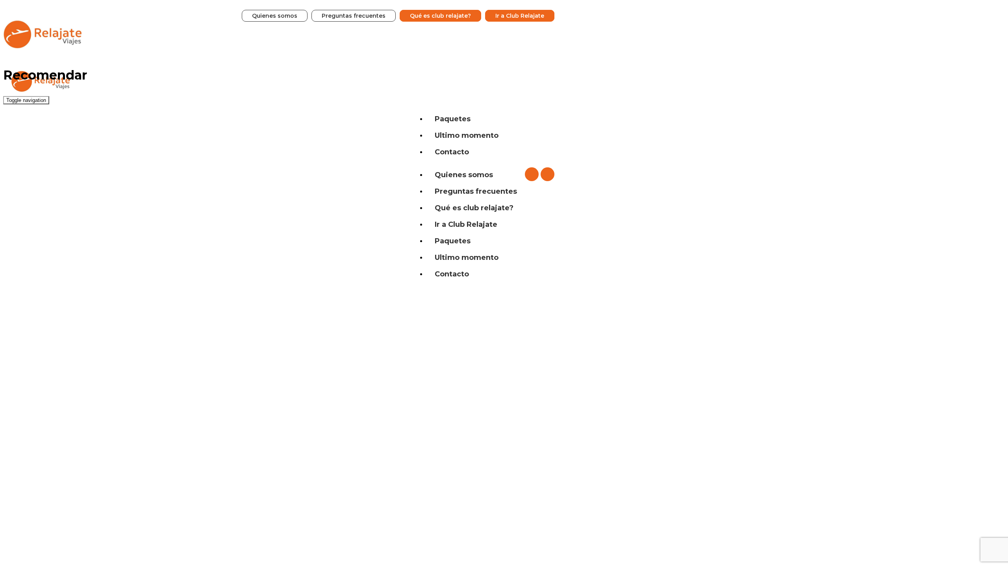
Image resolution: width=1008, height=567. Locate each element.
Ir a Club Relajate (519, 15)
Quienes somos (274, 15)
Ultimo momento (466, 135)
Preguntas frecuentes (353, 15)
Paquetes (453, 119)
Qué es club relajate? (440, 15)
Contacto (452, 152)
